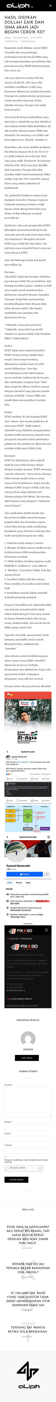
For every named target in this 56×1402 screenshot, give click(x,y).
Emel (7, 1133)
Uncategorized (20, 37)
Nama (8, 1122)
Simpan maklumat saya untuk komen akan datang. (26, 1161)
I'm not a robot (17, 1168)
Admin (7, 37)
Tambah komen (28, 41)
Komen (8, 1085)
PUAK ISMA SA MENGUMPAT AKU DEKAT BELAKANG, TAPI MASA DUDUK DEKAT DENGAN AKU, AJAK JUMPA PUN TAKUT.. (28, 1235)
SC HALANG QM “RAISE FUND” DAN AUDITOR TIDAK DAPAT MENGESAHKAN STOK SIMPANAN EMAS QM (28, 1299)
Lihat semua (27, 1058)
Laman (8, 1145)
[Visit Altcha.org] (40, 1168)
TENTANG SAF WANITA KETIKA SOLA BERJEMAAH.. (28, 1329)
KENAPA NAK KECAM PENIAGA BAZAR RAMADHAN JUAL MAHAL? (28, 1268)
